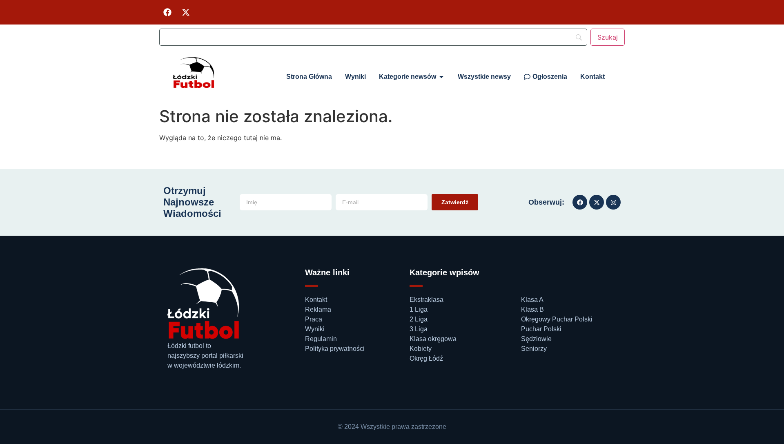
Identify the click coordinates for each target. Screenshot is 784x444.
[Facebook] (167, 12)
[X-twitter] (186, 12)
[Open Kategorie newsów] (441, 77)
